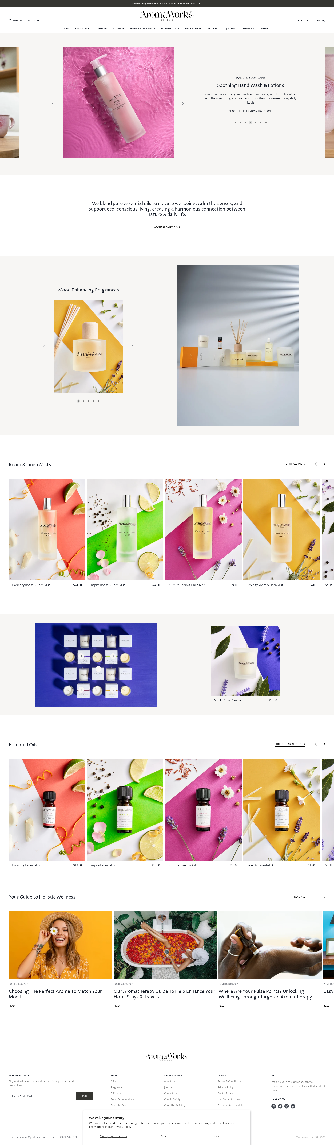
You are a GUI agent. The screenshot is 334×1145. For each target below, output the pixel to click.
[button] (15, 20)
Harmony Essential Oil (26, 865)
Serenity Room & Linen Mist (265, 585)
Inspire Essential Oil (103, 865)
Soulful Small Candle (227, 700)
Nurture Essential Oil (182, 865)
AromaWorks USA (308, 1137)
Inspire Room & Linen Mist (107, 585)
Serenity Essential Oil (260, 865)
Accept (165, 1136)
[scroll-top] (328, 1138)
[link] (118, 102)
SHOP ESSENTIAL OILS (250, 108)
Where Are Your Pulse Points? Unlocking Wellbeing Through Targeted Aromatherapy (265, 994)
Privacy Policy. (123, 1127)
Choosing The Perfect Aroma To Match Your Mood (55, 994)
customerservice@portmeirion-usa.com (32, 1137)
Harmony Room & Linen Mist (31, 585)
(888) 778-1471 (68, 1137)
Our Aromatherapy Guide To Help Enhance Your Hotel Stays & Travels (164, 994)
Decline (217, 1136)
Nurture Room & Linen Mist (187, 585)
